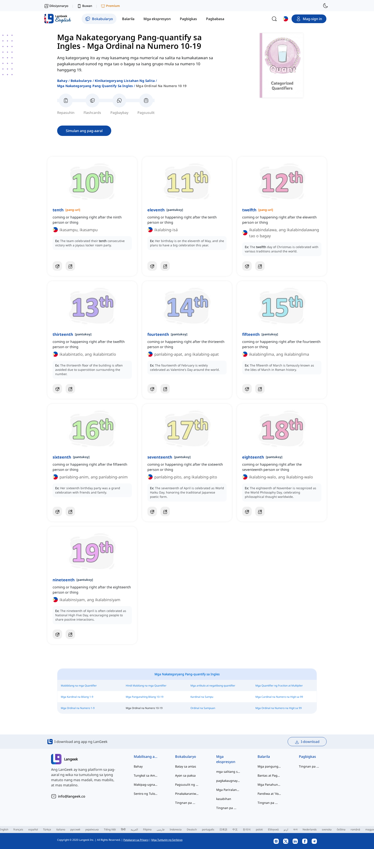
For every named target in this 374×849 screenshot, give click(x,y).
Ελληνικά (273, 829)
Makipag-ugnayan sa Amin (146, 784)
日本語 (223, 829)
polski (259, 829)
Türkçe (47, 829)
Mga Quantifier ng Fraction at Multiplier (279, 685)
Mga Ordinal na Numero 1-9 (78, 708)
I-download (310, 741)
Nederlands (310, 829)
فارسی (160, 829)
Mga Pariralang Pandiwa (228, 790)
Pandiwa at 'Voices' (270, 794)
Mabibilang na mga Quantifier (79, 685)
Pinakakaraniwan (187, 794)
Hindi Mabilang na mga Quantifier (146, 685)
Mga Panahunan (270, 784)
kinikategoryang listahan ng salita (125, 80)
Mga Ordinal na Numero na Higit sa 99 (278, 708)
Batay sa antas (185, 766)
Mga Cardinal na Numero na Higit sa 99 (279, 697)
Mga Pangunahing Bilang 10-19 (144, 697)
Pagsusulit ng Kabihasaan (187, 784)
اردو (286, 829)
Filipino (147, 829)
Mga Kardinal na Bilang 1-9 (77, 697)
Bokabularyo (81, 80)
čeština (341, 829)
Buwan (87, 6)
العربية (134, 829)
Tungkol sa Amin (146, 775)
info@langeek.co (71, 796)
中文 (235, 829)
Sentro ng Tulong (146, 794)
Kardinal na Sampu (201, 697)
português (208, 829)
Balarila (264, 756)
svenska (327, 829)
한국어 (247, 829)
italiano (60, 829)
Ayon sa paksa (185, 775)
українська (92, 829)
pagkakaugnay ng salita (228, 781)
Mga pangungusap (270, 766)
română (355, 829)
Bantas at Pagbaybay (270, 775)
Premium (113, 6)
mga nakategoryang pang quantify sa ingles (95, 86)
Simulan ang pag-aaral (84, 130)
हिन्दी (123, 829)
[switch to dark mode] (325, 5)
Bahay (62, 80)
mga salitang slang (228, 771)
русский (75, 829)
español (33, 829)
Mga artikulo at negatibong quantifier (212, 685)
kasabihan (223, 799)
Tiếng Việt (110, 829)
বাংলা (295, 829)
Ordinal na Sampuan (202, 708)
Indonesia (176, 829)
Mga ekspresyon (225, 759)
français (18, 829)
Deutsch (192, 829)
